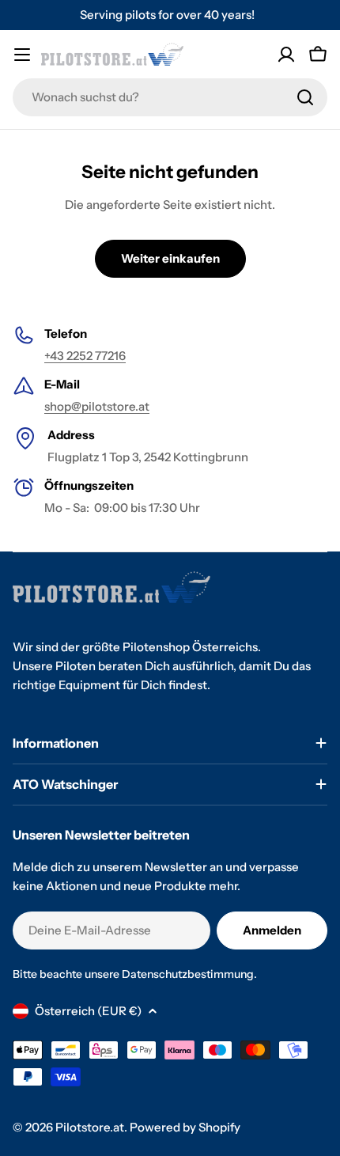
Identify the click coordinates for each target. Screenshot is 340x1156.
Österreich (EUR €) (88, 1010)
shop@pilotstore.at (96, 406)
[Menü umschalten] (22, 54)
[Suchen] (305, 97)
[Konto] (286, 54)
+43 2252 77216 (85, 355)
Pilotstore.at (89, 1127)
